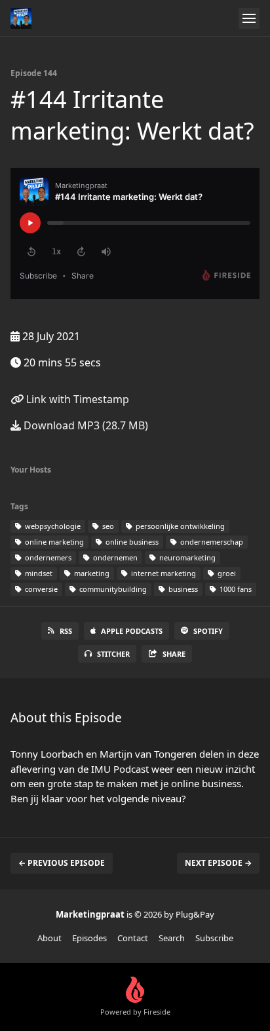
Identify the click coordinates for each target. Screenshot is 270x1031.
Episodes (89, 938)
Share (174, 654)
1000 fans (235, 589)
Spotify (208, 631)
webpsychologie (52, 526)
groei (226, 573)
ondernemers (47, 557)
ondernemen (114, 557)
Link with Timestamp (76, 399)
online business (131, 542)
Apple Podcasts (132, 631)
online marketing (53, 542)
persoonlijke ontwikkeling (179, 526)
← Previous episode (61, 862)
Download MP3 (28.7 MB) (84, 425)
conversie (40, 589)
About (49, 938)
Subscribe (214, 938)
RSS (66, 631)
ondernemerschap (210, 542)
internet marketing (162, 573)
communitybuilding (112, 589)
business (182, 589)
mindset (37, 573)
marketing (90, 573)
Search (172, 938)
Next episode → (218, 862)
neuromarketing (186, 557)
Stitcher (113, 654)
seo (107, 526)
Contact (132, 938)
